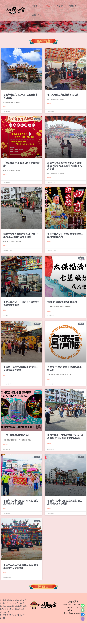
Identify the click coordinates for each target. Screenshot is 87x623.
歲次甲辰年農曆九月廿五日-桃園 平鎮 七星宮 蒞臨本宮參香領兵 (20, 235)
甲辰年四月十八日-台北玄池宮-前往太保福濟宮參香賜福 (64, 502)
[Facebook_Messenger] (83, 614)
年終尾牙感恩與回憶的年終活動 (62, 94)
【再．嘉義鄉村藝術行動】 (16, 435)
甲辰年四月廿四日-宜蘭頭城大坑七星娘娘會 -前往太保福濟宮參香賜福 (65, 437)
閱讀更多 (5, 106)
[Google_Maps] (83, 610)
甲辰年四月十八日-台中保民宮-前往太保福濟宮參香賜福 (20, 502)
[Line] (83, 606)
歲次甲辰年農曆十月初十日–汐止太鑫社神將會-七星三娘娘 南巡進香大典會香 (64, 165)
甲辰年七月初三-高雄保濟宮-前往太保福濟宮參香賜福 (20, 369)
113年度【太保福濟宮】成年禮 (62, 302)
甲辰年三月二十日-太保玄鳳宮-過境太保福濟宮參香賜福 (20, 566)
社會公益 (72, 6)
